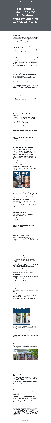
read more (23, 300)
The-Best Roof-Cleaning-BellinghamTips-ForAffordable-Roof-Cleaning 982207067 (21, 1)
